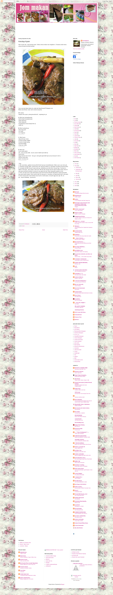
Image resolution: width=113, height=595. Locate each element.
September (78, 169)
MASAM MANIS (78, 415)
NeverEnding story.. (79, 422)
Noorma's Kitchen (79, 371)
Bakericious (23, 556)
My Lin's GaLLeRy (79, 284)
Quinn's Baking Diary (25, 577)
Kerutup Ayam (79, 171)
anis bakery (76, 329)
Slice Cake (76, 152)
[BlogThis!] (34, 224)
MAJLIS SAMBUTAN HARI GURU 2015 (83, 455)
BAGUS (47, 559)
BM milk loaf (77, 426)
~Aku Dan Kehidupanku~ (80, 280)
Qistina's (77, 319)
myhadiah (76, 348)
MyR (75, 358)
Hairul (75, 326)
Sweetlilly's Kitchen (79, 439)
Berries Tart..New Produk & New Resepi (83, 444)
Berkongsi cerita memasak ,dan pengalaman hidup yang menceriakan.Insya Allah (82, 204)
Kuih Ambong (77, 409)
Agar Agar (76, 145)
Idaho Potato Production (79, 462)
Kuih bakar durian (78, 517)
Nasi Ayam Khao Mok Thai (80, 369)
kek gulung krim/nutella (79, 474)
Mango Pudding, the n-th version (26, 578)
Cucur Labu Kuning (78, 210)
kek (75, 118)
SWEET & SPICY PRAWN (80, 214)
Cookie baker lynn (24, 574)
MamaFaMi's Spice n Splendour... (82, 404)
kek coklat (76, 140)
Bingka (75, 147)
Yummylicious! (78, 314)
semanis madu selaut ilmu (81, 269)
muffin (75, 128)
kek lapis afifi (75, 555)
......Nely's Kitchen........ (80, 238)
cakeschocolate (77, 349)
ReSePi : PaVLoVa (78, 278)
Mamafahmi (77, 327)
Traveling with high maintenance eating (28, 575)
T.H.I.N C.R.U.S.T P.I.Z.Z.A (80, 282)
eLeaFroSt (77, 504)
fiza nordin (77, 411)
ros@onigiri (76, 353)
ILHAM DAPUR (78, 231)
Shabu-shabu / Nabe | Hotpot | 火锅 (82, 380)
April (77, 175)
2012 (76, 165)
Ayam (23, 225)
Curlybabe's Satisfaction (80, 259)
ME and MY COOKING (80, 306)
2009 (76, 185)
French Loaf (77, 429)
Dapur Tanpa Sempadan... (81, 375)
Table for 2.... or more (80, 221)
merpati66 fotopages (79, 336)
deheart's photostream (79, 346)
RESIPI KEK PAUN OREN (80, 376)
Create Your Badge (77, 59)
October (77, 167)
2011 (76, 181)
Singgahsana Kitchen (80, 216)
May (77, 173)
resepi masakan (77, 341)
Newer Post (21, 230)
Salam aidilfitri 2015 (78, 448)
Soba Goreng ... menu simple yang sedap (83, 256)
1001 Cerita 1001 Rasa (80, 312)
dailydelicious (78, 195)
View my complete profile (78, 48)
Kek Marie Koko (78, 296)
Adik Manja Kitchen (79, 309)
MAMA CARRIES (78, 405)
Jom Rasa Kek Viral (79, 420)
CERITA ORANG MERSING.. (81, 262)
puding (75, 125)
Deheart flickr (77, 361)
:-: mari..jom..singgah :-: (80, 302)
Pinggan (76, 206)
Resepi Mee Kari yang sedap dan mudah (83, 235)
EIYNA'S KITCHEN (79, 519)
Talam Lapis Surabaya (79, 433)
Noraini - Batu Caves (24, 544)
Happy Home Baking (79, 425)
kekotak (47, 562)
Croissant (22, 571)
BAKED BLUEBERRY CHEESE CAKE (82, 437)
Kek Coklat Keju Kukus (79, 495)
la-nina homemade (79, 525)
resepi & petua (78, 291)
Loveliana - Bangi (24, 546)
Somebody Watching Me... (81, 501)
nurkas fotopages (78, 337)
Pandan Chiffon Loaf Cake (80, 389)
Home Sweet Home (79, 468)
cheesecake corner (78, 359)
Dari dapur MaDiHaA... (80, 246)
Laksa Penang (78, 285)
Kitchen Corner (23, 559)
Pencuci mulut (77, 122)
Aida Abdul (75, 54)
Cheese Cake (77, 137)
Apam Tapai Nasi (78, 372)
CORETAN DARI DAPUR (80, 435)
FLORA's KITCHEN (79, 454)
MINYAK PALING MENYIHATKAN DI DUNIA (83, 292)
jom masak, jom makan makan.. (82, 408)
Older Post (65, 230)
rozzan (75, 351)
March (77, 177)
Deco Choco (78, 295)
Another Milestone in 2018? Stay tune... (28, 564)
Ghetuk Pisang (78, 248)
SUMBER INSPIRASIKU (80, 512)
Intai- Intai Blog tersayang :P (80, 271)
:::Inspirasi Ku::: (78, 477)
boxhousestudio (78, 428)
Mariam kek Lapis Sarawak (78, 557)
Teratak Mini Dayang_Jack (81, 494)
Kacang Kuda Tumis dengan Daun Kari (82, 393)
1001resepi (77, 392)
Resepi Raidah (78, 508)
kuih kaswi (77, 289)
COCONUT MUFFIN (79, 307)
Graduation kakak (78, 491)
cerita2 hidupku (78, 473)
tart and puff (77, 130)
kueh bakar (76, 157)
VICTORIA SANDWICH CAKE (81, 481)
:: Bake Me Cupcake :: (78, 563)
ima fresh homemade (80, 288)
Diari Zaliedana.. (78, 399)
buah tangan (77, 154)
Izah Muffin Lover (79, 250)
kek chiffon (76, 123)
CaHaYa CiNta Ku (79, 277)
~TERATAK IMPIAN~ (79, 443)
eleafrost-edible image (51, 556)
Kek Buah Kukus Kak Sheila (80, 274)
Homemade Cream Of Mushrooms (82, 260)
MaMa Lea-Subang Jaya (25, 542)
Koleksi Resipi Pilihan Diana (81, 523)
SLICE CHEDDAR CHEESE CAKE (82, 440)
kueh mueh (76, 127)
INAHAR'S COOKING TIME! (81, 367)
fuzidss (76, 199)
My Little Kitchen (79, 527)
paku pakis (76, 343)
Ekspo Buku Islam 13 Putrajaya (81, 466)
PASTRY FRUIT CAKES (79, 239)
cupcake (76, 135)
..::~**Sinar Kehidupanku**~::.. (82, 432)
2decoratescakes (50, 557)
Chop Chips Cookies (79, 520)
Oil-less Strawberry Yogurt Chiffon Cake (28, 557)
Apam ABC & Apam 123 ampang (81, 251)
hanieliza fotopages (78, 332)
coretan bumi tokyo (78, 339)
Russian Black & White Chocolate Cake (83, 487)
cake (75, 139)
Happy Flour (77, 388)
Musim (76, 267)
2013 (76, 163)
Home (43, 230)
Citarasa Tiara (78, 317)
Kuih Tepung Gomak (79, 509)
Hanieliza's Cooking (79, 465)
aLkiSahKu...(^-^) (79, 273)
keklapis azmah (75, 552)
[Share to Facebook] (37, 224)
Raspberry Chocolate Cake (80, 451)
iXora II (76, 490)
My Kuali (77, 192)
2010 (76, 183)
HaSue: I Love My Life (80, 446)
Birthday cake (77, 263)
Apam (75, 132)
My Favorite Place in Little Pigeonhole (29, 563)
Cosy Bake (22, 570)
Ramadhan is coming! (79, 506)
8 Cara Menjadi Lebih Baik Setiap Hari (82, 200)
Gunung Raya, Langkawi (80, 412)
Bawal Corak (77, 502)
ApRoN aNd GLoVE (79, 497)
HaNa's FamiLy (78, 486)
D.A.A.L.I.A (76, 334)
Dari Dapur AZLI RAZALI (80, 484)
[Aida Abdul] (74, 57)
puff (75, 142)
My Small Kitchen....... (80, 241)
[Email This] (33, 224)
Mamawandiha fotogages (80, 331)
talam (75, 144)
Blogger (62, 584)
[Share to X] (36, 224)
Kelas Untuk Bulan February (80, 416)
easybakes (77, 299)
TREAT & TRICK (78, 212)
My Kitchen (77, 378)
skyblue (76, 356)
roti (75, 120)
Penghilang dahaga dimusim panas (82, 193)
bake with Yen (49, 561)
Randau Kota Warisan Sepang (79, 553)
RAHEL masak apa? (79, 209)
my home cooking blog (80, 515)
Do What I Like (78, 450)
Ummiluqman (86, 40)
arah (76, 266)
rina (75, 354)
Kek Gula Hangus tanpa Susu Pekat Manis (83, 458)
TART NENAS (77, 478)
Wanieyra (77, 226)
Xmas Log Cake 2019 (24, 560)
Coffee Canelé (77, 196)
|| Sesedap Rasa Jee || (80, 457)
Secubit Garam (78, 480)
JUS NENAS (77, 498)
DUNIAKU (77, 234)
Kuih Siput (77, 303)
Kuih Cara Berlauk (78, 300)
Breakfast (76, 149)
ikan (75, 156)
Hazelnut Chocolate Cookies (26, 568)
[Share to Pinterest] (39, 224)
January (78, 179)
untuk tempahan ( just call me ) (81, 513)
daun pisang (77, 344)
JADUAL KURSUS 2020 (79, 397)
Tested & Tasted (24, 566)
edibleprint (48, 566)
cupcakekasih (78, 418)
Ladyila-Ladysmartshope (51, 564)
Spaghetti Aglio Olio (78, 232)
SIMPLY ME (77, 461)
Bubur (75, 150)
